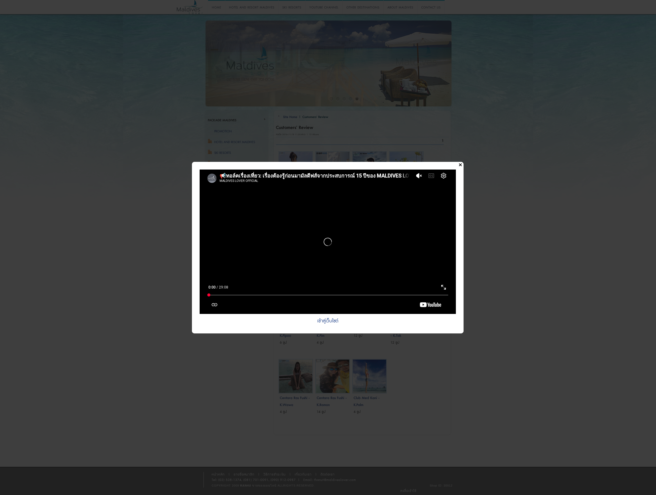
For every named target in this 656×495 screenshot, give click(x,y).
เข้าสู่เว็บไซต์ (327, 321)
